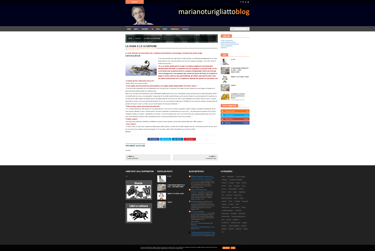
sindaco (246, 229)
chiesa (243, 207)
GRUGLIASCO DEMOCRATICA (230, 44)
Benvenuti (194, 223)
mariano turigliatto (234, 226)
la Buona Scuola (235, 222)
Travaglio (237, 201)
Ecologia (231, 183)
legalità (244, 222)
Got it (233, 248)
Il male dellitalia (132, 158)
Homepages (175, 29)
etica (223, 219)
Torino (230, 201)
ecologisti (233, 213)
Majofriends (195, 221)
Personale (229, 195)
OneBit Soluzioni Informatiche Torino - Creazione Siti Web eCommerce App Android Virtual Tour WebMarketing (203, 234)
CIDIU (223, 176)
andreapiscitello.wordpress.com (201, 201)
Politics (185, 29)
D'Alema (224, 183)
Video (136, 29)
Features (145, 29)
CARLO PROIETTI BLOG (228, 42)
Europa (238, 183)
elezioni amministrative (238, 216)
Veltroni (224, 204)
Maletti (241, 189)
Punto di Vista (238, 195)
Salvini (241, 198)
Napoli (235, 192)
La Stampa (237, 186)
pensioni (243, 226)
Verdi (237, 204)
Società (138, 38)
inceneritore (225, 222)
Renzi (236, 198)
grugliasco (236, 219)
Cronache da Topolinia (235, 179)
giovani (229, 219)
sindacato (238, 229)
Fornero (224, 186)
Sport (165, 29)
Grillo (230, 186)
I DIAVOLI (224, 48)
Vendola (231, 204)
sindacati (231, 229)
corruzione (238, 210)
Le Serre (224, 189)
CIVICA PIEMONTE (226, 46)
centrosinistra (236, 207)
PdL (223, 195)
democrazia (225, 213)
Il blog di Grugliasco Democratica (202, 176)
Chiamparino (230, 176)
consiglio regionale (227, 210)
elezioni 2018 (225, 216)
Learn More (226, 248)
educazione (242, 213)
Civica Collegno (240, 176)
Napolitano (242, 192)
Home (129, 29)
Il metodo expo (211, 158)
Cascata (193, 203)
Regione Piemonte (227, 198)
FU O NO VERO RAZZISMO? (199, 213)
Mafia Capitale (233, 189)
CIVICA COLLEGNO (227, 40)
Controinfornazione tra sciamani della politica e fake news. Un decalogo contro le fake (202, 179)
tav (223, 232)
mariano (224, 226)
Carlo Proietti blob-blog (199, 189)
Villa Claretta (225, 207)
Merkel (224, 192)
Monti (229, 192)
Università (245, 201)
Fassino (244, 183)
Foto (158, 29)
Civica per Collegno (197, 211)
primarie (224, 229)
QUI (126, 176)
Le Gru (243, 186)
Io (152, 29)
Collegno (224, 179)
